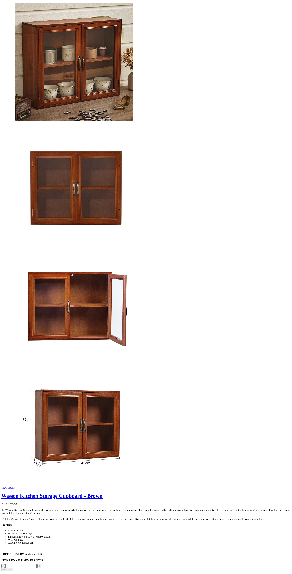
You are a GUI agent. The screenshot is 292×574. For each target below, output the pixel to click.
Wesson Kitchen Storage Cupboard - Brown (52, 496)
